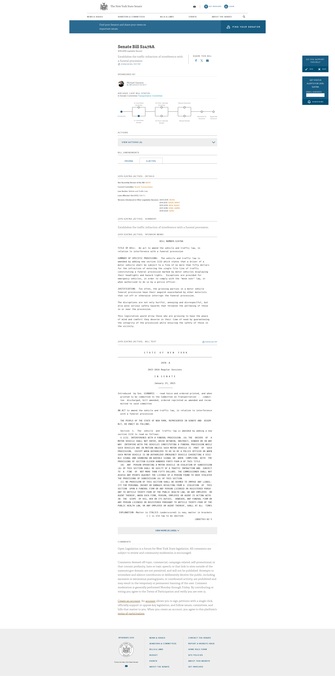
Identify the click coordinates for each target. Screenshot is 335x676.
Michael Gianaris (135, 82)
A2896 (177, 208)
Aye (311, 69)
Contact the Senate (199, 638)
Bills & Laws (167, 17)
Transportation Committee (150, 96)
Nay (324, 69)
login (231, 6)
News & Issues (95, 17)
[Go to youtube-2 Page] (126, 666)
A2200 (177, 205)
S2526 (171, 203)
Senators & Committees (131, 17)
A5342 (172, 200)
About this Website (199, 661)
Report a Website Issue (201, 644)
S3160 (171, 208)
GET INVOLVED (195, 667)
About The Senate (222, 17)
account (150, 601)
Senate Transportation (144, 187)
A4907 (177, 203)
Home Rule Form (197, 649)
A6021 (147, 183)
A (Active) (151, 161)
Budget (153, 655)
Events (193, 17)
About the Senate (159, 667)
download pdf (211, 342)
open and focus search (244, 17)
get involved (215, 6)
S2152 (171, 211)
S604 (171, 205)
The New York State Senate (126, 6)
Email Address (314, 92)
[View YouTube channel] (194, 7)
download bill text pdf (131, 64)
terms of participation (131, 613)
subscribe (318, 102)
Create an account (129, 601)
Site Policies (195, 655)
